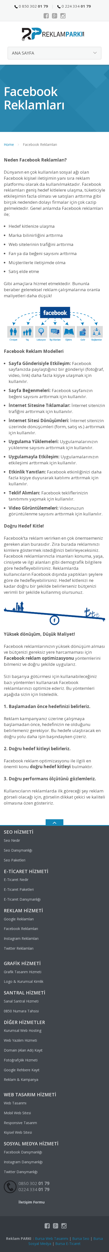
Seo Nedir (12, 840)
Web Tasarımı (15, 1103)
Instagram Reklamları (21, 938)
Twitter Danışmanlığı (21, 1171)
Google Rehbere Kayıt (22, 1069)
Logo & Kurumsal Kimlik (23, 981)
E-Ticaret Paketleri (19, 889)
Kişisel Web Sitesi (18, 1132)
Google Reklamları (19, 919)
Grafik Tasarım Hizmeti (22, 971)
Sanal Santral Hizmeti (21, 1001)
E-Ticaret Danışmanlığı (22, 899)
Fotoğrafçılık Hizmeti (21, 1060)
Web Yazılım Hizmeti (20, 1040)
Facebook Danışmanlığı (23, 1152)
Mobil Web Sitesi (17, 1112)
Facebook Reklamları (21, 928)
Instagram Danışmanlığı (23, 1161)
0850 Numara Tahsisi (21, 1011)
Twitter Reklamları (18, 948)
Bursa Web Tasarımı (51, 1238)
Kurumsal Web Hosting (22, 1030)
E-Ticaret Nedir (16, 879)
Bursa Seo (80, 1238)
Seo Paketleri (14, 860)
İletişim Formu (32, 1202)
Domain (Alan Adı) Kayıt (23, 1050)
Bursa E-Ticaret (68, 1243)
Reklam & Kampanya (21, 1079)
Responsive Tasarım (20, 1122)
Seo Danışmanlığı (18, 850)
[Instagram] (63, 16)
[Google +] (54, 16)
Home (9, 144)
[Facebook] (46, 16)
